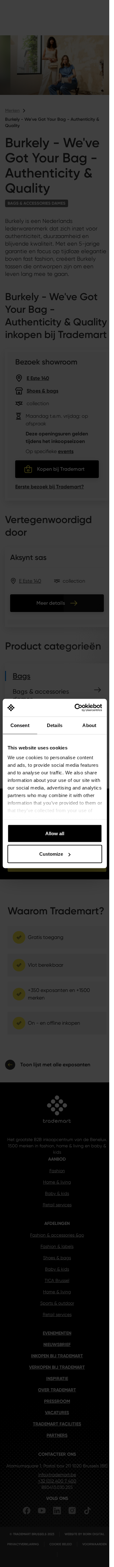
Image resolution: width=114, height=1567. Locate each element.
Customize (51, 854)
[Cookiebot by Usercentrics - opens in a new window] (76, 708)
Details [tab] (54, 725)
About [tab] (89, 725)
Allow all (54, 833)
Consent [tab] (19, 725)
